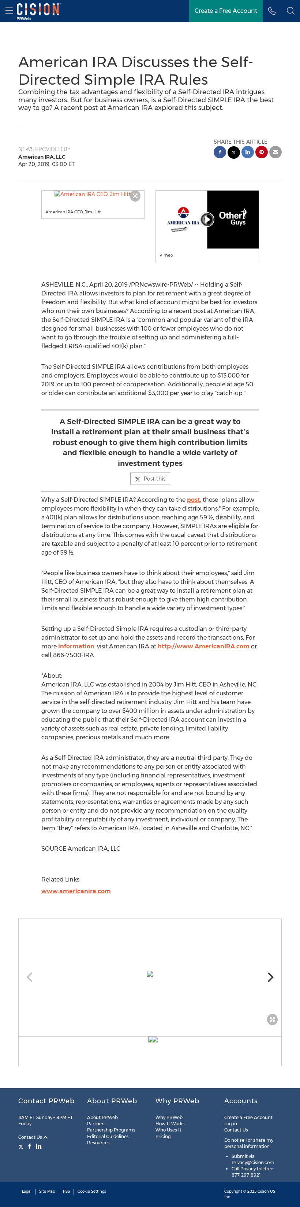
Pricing (163, 1136)
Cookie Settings (92, 1191)
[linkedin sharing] (247, 153)
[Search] (290, 11)
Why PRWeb (169, 1117)
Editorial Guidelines (108, 1136)
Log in (230, 1123)
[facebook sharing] (220, 153)
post (193, 499)
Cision (263, 1191)
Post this (154, 478)
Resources (98, 1142)
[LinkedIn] (39, 1146)
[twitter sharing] (234, 153)
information (76, 646)
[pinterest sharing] (261, 153)
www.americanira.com (76, 891)
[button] (93, 194)
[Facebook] (29, 1146)
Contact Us (30, 1137)
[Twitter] (21, 1146)
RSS (66, 1191)
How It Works (170, 1123)
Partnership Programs (111, 1130)
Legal (26, 1191)
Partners (96, 1123)
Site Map (47, 1191)
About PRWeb (102, 1117)
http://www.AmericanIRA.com (204, 646)
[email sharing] (275, 153)
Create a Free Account (226, 10)
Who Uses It (168, 1130)
